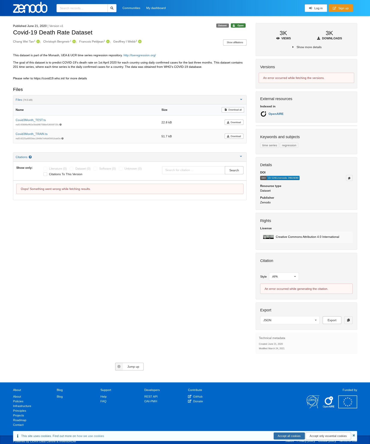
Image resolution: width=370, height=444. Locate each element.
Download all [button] (235, 109)
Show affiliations (235, 42)
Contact (18, 424)
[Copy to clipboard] (349, 178)
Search (234, 170)
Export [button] (332, 320)
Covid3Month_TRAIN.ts (32, 134)
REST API (151, 396)
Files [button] (24, 99)
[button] (306, 237)
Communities (131, 8)
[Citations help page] (30, 157)
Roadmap (19, 420)
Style (263, 276)
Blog (60, 396)
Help (103, 396)
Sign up (343, 8)
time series (269, 145)
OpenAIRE (276, 113)
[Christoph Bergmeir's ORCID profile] (73, 41)
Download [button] (236, 122)
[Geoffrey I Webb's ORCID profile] (139, 41)
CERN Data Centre (43, 441)
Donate (197, 401)
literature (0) (58, 168)
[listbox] (284, 276)
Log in (318, 8)
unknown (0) (133, 168)
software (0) (107, 168)
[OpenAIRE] (328, 407)
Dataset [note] (222, 25)
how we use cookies (90, 436)
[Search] (112, 8)
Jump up (133, 366)
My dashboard (156, 8)
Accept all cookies (289, 436)
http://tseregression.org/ (140, 55)
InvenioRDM (67, 441)
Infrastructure (22, 406)
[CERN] (313, 407)
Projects (18, 415)
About (17, 396)
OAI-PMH (150, 401)
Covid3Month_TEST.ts (31, 120)
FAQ (103, 401)
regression (289, 145)
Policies (18, 401)
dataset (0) (83, 168)
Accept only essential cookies (328, 436)
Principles (19, 410)
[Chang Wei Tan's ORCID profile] (37, 41)
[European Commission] (347, 407)
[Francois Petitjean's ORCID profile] (107, 41)
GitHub (197, 396)
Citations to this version (65, 174)
